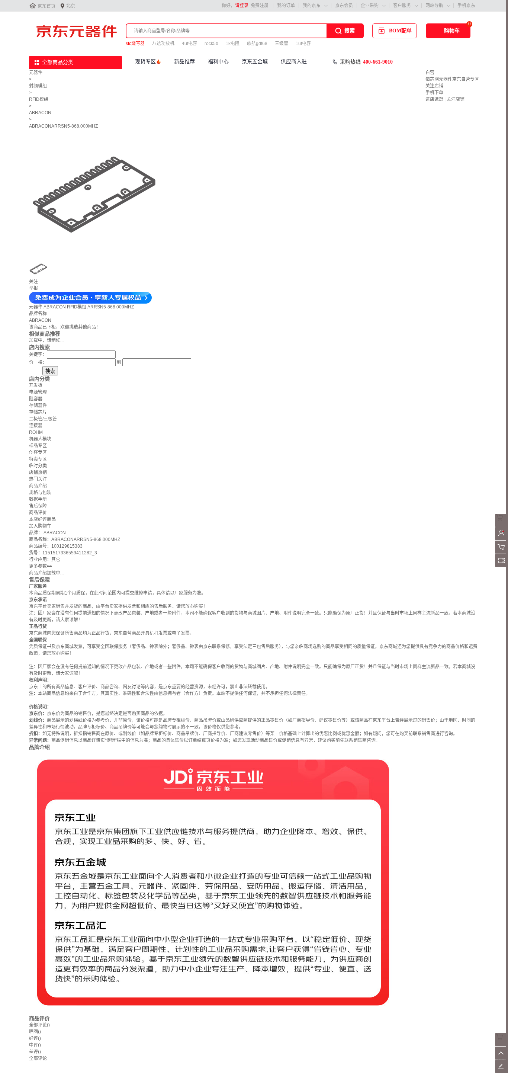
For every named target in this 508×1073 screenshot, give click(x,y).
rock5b (211, 43)
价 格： (38, 362)
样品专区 (38, 445)
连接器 (35, 425)
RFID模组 (38, 99)
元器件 (35, 72)
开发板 (35, 385)
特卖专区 (38, 459)
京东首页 (46, 6)
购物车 (452, 30)
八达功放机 (163, 43)
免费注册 (260, 5)
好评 (35, 1038)
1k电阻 (232, 43)
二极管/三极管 (43, 419)
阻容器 (35, 398)
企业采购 (370, 5)
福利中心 (218, 61)
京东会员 (344, 5)
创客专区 (38, 452)
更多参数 (40, 566)
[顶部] (501, 1058)
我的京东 (312, 5)
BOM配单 (400, 30)
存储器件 (38, 405)
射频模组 (38, 86)
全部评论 (39, 1025)
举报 (33, 288)
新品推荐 (184, 61)
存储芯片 (38, 412)
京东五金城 (255, 61)
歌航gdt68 (257, 43)
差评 (35, 1051)
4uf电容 (189, 43)
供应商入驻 (294, 61)
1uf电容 (303, 43)
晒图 (35, 1031)
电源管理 (38, 392)
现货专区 (145, 61)
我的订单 (286, 5)
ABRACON (40, 112)
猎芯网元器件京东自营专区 (452, 79)
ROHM (36, 432)
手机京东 (466, 5)
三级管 (281, 43)
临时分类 (38, 465)
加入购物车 (40, 526)
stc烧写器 (135, 43)
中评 (35, 1045)
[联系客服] (501, 525)
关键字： (38, 354)
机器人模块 (40, 439)
